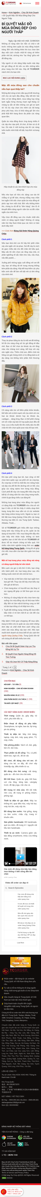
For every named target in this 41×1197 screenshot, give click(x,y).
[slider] (14, 864)
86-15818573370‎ (13, 1084)
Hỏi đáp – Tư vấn (11, 684)
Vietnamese (26, 3)
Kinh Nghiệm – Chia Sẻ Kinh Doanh (18, 688)
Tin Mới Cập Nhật (11, 703)
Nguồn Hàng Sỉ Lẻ (11, 695)
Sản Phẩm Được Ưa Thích (15, 699)
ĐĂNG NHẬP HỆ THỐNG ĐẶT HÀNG (16, 1127)
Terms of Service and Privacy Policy (15, 1173)
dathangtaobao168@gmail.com (13, 1102)
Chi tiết (12, 1077)
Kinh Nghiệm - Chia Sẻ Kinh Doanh (24, 12)
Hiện (23, 78)
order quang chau (10, 877)
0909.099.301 (34, 1100)
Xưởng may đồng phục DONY (27, 1168)
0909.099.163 (14, 1100)
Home (4, 12)
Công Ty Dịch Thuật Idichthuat (19, 1162)
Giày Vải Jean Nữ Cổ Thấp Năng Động (21, 662)
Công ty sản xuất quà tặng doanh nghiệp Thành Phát (18, 1170)
